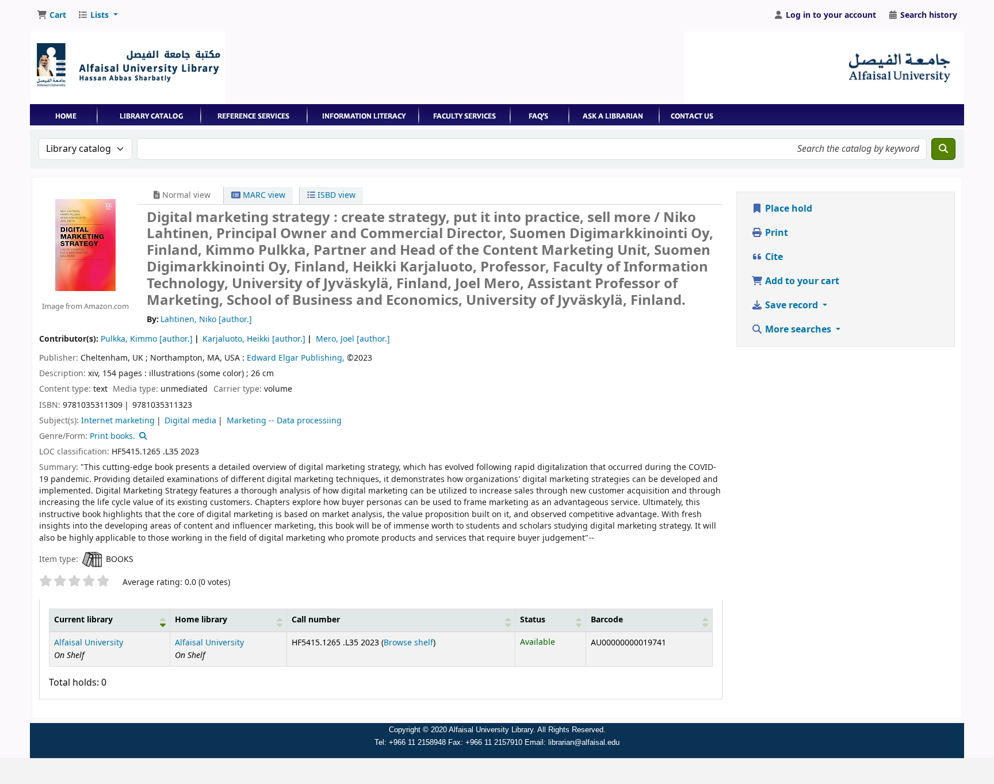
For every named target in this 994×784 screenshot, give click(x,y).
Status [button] (532, 620)
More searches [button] (798, 329)
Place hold (787, 209)
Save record (791, 305)
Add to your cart (801, 281)
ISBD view (335, 195)
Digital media (190, 421)
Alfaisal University (88, 643)
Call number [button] (316, 620)
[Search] (943, 149)
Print (775, 233)
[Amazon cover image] (85, 244)
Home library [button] (201, 620)
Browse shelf (408, 643)
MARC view (262, 195)
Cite (773, 257)
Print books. (112, 436)
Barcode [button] (607, 620)
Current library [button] (83, 620)
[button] (51, 15)
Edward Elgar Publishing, (296, 358)
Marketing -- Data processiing (284, 421)
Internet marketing (118, 421)
